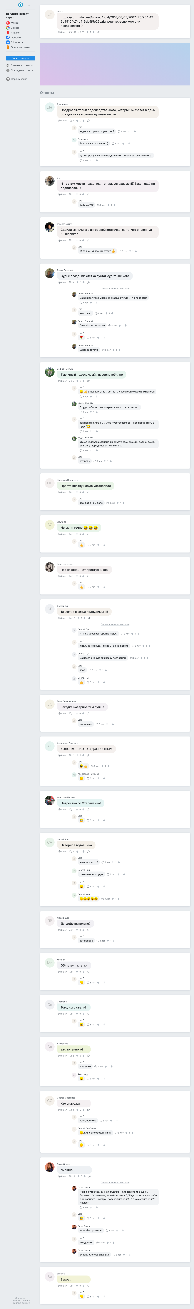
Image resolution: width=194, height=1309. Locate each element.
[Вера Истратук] (51, 567)
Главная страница (22, 65)
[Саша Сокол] (51, 1167)
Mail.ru (14, 22)
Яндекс (15, 32)
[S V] (51, 181)
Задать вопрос (20, 58)
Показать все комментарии (115, 288)
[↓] (93, 32)
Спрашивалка (19, 78)
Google (15, 27)
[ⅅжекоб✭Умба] (51, 227)
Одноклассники (20, 47)
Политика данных (21, 1303)
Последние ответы (22, 70)
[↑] (88, 32)
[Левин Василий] (51, 273)
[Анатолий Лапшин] (51, 800)
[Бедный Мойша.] (51, 372)
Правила (15, 1300)
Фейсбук (16, 37)
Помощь (26, 1300)
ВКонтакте (17, 42)
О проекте (20, 1298)
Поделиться (98, 31)
